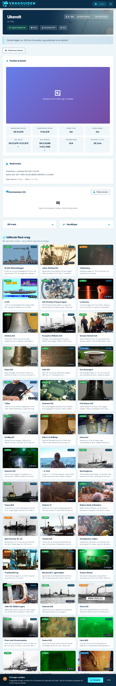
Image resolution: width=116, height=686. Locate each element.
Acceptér (96, 680)
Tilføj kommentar (102, 192)
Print (35, 28)
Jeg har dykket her (18, 28)
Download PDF (49, 28)
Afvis (109, 680)
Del (64, 28)
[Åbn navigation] (110, 4)
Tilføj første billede (15, 50)
